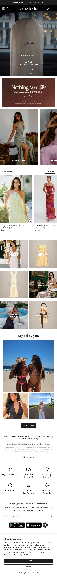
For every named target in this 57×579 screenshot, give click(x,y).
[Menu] (3, 8)
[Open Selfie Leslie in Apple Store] (34, 525)
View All (50, 171)
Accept (28, 561)
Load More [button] (28, 425)
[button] (29, 220)
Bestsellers (8, 171)
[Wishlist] (44, 8)
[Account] (48, 8)
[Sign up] (51, 516)
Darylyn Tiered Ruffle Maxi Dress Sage (13, 227)
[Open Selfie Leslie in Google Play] (17, 525)
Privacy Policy (22, 554)
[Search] (8, 8)
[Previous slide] (4, 40)
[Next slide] (53, 40)
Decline (28, 566)
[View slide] (28, 40)
